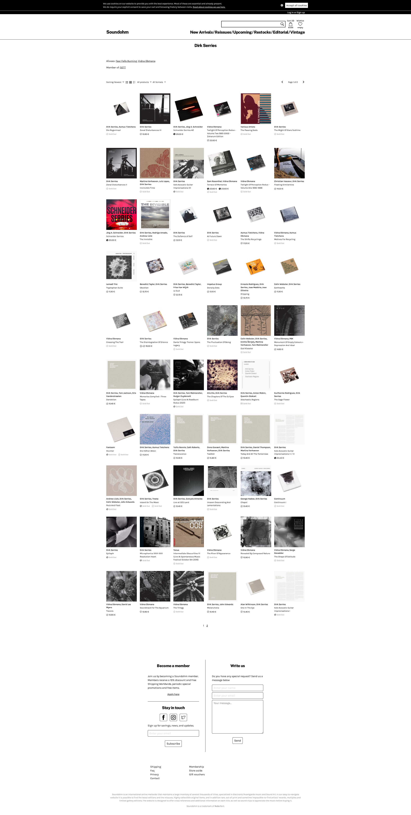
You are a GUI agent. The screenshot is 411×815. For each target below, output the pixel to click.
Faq (152, 770)
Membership (196, 766)
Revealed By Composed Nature (255, 553)
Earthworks (279, 287)
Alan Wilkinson (248, 604)
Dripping (245, 294)
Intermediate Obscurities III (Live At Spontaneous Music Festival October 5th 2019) (186, 556)
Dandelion (111, 399)
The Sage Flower (282, 399)
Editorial (280, 32)
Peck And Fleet (113, 505)
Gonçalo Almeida (194, 499)
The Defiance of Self (182, 236)
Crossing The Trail (114, 342)
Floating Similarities (284, 184)
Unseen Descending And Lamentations (219, 504)
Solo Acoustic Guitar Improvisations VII (183, 186)
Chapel (244, 502)
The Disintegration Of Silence (154, 342)
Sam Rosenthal (214, 181)
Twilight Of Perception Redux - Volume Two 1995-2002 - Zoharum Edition (221, 133)
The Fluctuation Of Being (219, 342)
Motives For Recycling (284, 239)
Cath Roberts (193, 447)
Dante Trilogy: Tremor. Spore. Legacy (186, 344)
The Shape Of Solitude (284, 556)
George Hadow (248, 499)
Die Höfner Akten (148, 451)
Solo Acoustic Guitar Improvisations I (284, 609)
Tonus (176, 550)
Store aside (195, 770)
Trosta (155, 499)
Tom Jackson (125, 393)
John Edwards (128, 502)
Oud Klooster (247, 348)
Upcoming (242, 32)
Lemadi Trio (111, 284)
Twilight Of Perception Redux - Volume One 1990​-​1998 (255, 186)
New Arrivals (201, 32)
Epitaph (110, 553)
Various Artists (248, 127)
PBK (291, 338)
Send (237, 740)
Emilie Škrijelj (247, 342)
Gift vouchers (197, 774)
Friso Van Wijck (180, 287)
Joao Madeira (255, 287)
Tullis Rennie (179, 447)
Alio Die (210, 393)
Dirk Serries (112, 127)
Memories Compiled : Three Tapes (153, 398)
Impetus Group (214, 284)
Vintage (297, 32)
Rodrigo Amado (159, 232)
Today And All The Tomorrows (254, 454)
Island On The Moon (149, 502)
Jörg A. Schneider (194, 127)
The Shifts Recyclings (251, 239)
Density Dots (213, 287)
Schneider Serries (115, 236)
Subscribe (173, 743)
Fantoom (110, 447)
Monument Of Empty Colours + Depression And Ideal (288, 344)
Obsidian (144, 287)
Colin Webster (281, 284)
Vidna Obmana (146, 61)
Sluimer (110, 451)
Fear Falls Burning (126, 61)
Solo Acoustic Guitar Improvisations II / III (284, 452)
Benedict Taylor (147, 284)
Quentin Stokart (248, 396)
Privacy (154, 774)
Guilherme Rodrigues (284, 393)
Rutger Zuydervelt (182, 396)
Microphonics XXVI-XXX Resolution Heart (151, 555)
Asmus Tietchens (127, 127)
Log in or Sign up (296, 12)
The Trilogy (178, 608)
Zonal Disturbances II (116, 184)
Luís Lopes (164, 181)
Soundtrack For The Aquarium (154, 608)
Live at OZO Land (181, 502)
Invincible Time (147, 188)
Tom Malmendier (260, 345)
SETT (123, 67)
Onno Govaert (213, 447)
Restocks (262, 32)
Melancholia (213, 608)
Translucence (179, 454)
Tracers (109, 611)
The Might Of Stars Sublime (287, 130)
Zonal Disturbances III (150, 130)
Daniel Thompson (261, 447)
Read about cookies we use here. (209, 7)
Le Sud (176, 291)
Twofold (210, 454)
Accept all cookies (296, 5)
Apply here (173, 694)
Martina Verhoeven (149, 181)
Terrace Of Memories (217, 184)
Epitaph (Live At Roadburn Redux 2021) (185, 401)
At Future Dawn (214, 236)
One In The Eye (247, 608)
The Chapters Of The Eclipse (220, 396)
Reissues (223, 32)
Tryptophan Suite (114, 287)
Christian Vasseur (283, 181)
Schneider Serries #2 (183, 130)
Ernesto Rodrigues (250, 284)
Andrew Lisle (146, 236)
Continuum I (280, 502)
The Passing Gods (249, 130)
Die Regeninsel (113, 130)
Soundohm (117, 32)
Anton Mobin (259, 393)
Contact (155, 778)
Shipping (155, 766)
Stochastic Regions (250, 399)
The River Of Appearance (218, 553)
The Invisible (146, 239)
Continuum (279, 499)
